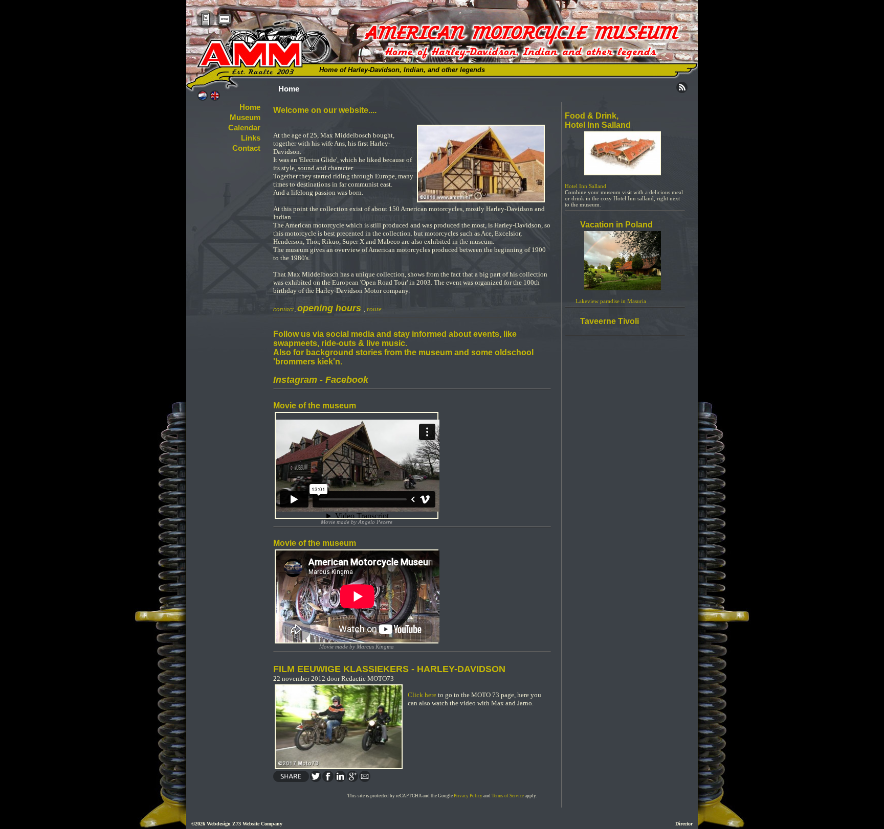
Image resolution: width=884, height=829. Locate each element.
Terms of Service (508, 795)
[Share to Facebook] (327, 780)
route (374, 309)
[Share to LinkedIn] (340, 780)
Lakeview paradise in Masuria (610, 301)
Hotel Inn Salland (585, 186)
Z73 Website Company (257, 823)
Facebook (346, 380)
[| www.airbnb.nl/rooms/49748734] (622, 288)
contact (283, 309)
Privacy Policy (468, 795)
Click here (422, 695)
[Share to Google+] (352, 780)
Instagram (295, 380)
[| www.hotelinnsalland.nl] (622, 173)
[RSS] (682, 91)
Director (684, 823)
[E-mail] (364, 780)
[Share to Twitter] (315, 780)
